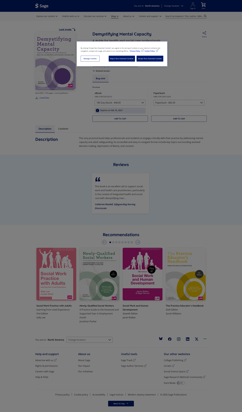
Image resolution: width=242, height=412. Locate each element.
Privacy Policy (135, 51)
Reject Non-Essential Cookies (121, 58)
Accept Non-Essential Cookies (150, 58)
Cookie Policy (150, 51)
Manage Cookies (90, 58)
